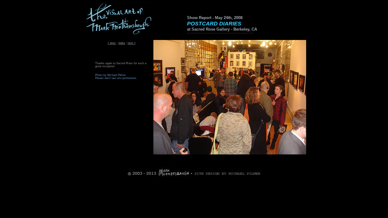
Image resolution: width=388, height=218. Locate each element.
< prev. (112, 43)
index (122, 43)
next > (131, 43)
